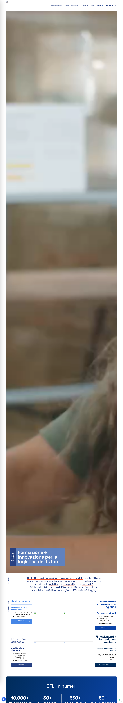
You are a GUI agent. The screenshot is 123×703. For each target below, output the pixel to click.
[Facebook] (107, 5)
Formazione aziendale (19, 640)
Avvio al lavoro (20, 601)
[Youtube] (110, 5)
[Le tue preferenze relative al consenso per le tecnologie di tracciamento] (120, 700)
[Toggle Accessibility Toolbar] (3, 699)
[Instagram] (116, 5)
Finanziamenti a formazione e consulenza (106, 639)
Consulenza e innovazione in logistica (106, 604)
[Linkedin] (113, 5)
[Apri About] (102, 5)
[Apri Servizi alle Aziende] (79, 5)
